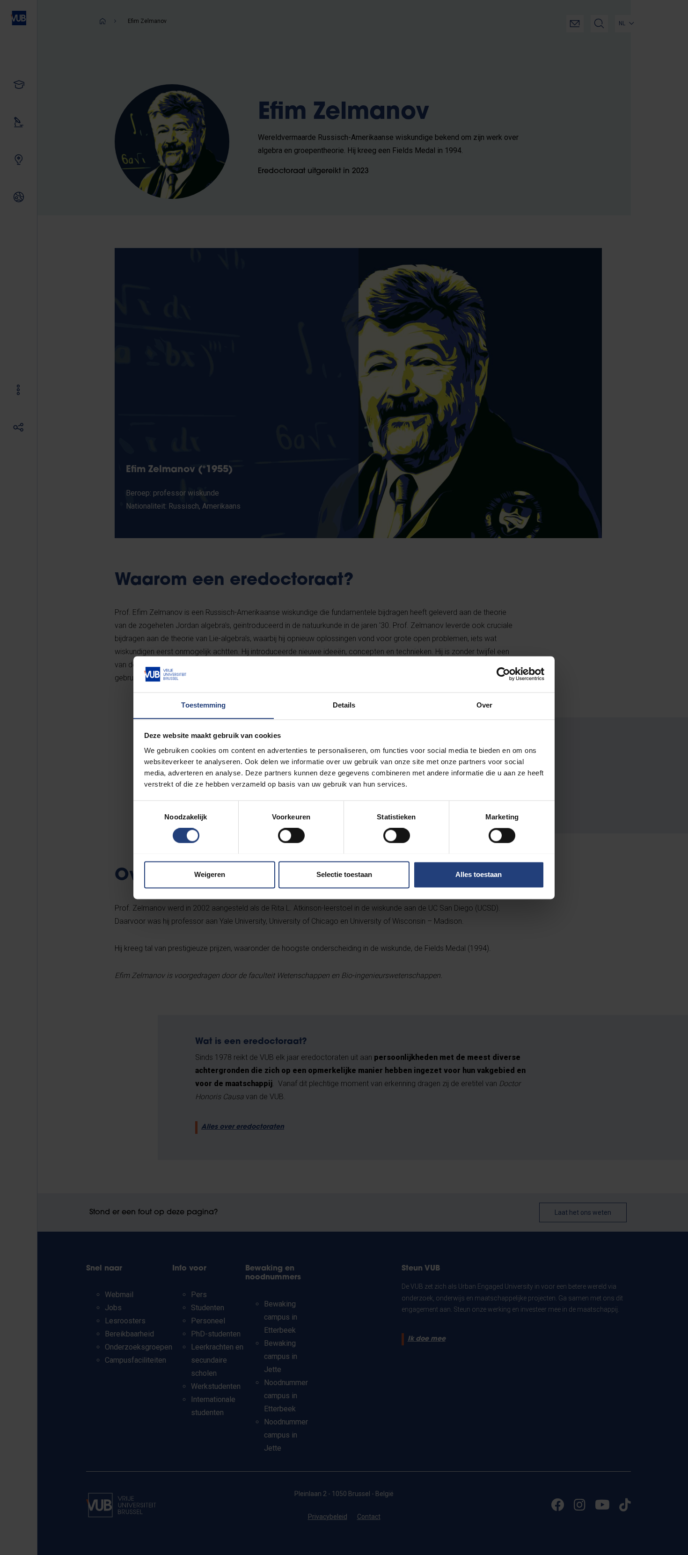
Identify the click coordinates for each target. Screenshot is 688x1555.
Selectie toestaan (344, 874)
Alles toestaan (478, 874)
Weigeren (209, 874)
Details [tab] (344, 705)
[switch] (291, 835)
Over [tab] (484, 705)
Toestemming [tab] (203, 705)
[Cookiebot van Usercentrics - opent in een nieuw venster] (503, 674)
